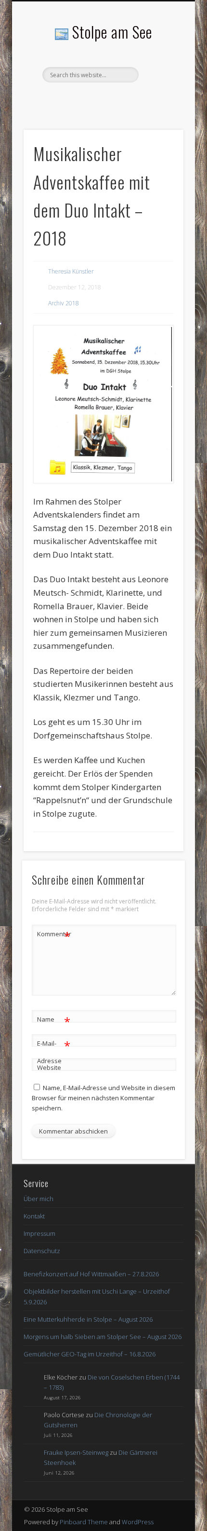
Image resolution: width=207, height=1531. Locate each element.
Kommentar (54, 935)
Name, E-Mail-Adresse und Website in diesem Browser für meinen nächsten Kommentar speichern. (103, 1097)
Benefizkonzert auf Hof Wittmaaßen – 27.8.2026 (91, 1274)
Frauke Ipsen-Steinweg (76, 1452)
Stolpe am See (112, 31)
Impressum (39, 1233)
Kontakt (34, 1216)
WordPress (138, 1521)
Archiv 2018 (63, 303)
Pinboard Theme (84, 1521)
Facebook (102, 99)
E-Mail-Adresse (53, 1051)
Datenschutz (42, 1250)
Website (49, 1067)
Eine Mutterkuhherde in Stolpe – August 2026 (88, 1319)
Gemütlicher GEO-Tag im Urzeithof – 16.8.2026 (89, 1354)
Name (53, 1020)
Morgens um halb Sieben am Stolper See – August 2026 (102, 1336)
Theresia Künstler (71, 271)
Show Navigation (159, 86)
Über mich (38, 1198)
